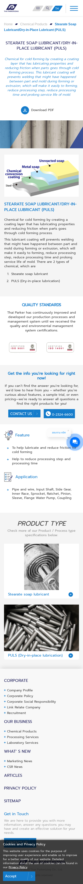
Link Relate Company (23, 707)
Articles (13, 775)
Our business (18, 721)
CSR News (15, 766)
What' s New (17, 751)
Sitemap (12, 801)
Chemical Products (33, 24)
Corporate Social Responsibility (31, 701)
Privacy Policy (20, 788)
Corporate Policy (20, 696)
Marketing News (19, 761)
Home (8, 24)
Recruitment (16, 713)
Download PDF (42, 110)
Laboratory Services (22, 742)
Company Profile (20, 690)
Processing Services (23, 737)
